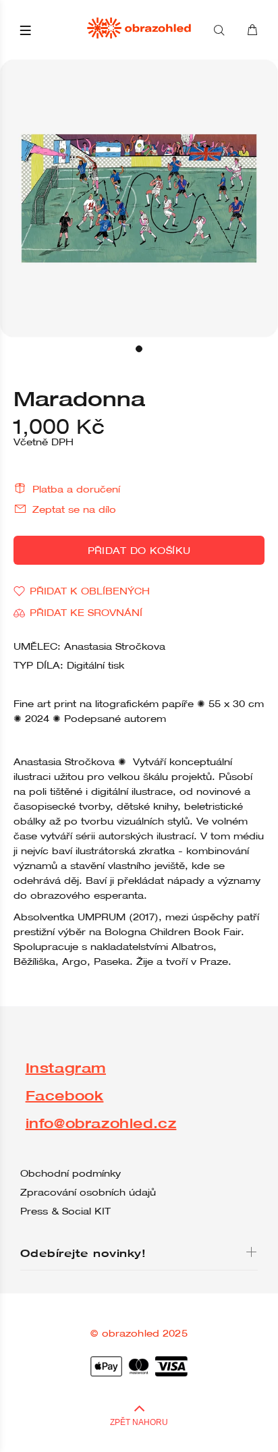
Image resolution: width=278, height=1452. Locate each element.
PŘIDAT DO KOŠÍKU (139, 550)
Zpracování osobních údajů (88, 1192)
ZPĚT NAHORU (139, 1422)
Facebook (65, 1095)
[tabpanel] (139, 198)
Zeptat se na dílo (74, 509)
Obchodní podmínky (70, 1173)
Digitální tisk (95, 665)
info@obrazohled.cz (101, 1123)
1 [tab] (139, 348)
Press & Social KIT (65, 1211)
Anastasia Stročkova (114, 646)
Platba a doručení (76, 489)
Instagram (66, 1067)
